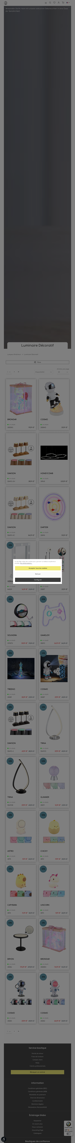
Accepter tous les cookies (38, 568)
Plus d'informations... (26, 563)
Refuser (38, 574)
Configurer (38, 580)
